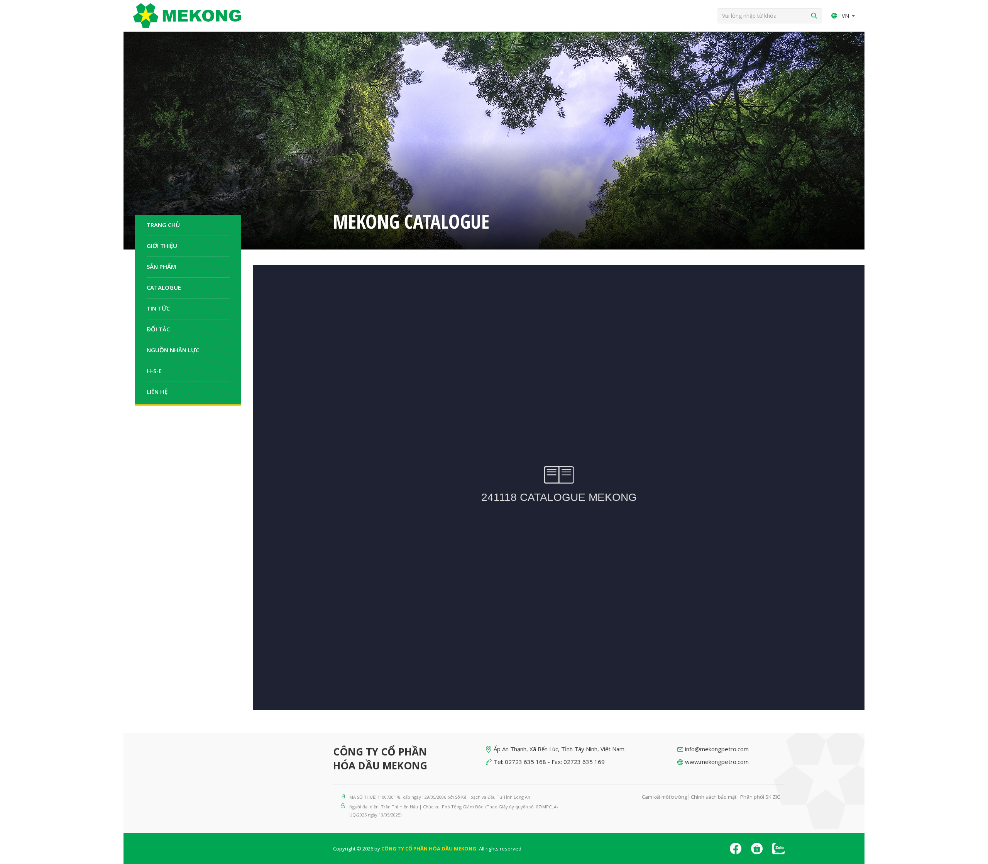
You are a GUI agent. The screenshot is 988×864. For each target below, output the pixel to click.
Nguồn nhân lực (173, 350)
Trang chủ (163, 225)
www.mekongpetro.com (717, 762)
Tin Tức (158, 308)
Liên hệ (157, 392)
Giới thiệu (162, 246)
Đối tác (158, 329)
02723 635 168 (525, 762)
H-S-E (154, 371)
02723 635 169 (584, 762)
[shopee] (757, 848)
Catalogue (164, 287)
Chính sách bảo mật (713, 796)
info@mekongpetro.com (717, 749)
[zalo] (778, 848)
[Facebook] (735, 848)
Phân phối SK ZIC (760, 796)
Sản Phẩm (161, 266)
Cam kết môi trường (664, 796)
